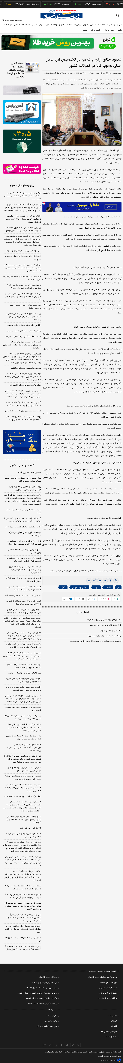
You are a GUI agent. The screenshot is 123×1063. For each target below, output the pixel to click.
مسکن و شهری (89, 24)
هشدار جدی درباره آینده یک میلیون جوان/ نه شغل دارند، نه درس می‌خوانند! (23, 887)
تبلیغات (114, 1021)
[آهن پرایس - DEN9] (22, 112)
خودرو (34, 24)
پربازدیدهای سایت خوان (22, 185)
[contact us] (50, 1045)
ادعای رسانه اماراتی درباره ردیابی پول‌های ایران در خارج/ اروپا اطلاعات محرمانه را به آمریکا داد (23, 819)
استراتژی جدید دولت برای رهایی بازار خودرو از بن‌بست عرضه (96, 641)
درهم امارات (83, 4)
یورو (114, 4)
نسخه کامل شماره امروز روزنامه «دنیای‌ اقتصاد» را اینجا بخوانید (15, 70)
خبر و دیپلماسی (115, 24)
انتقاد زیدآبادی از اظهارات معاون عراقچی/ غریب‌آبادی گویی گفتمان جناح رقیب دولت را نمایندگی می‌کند (22, 219)
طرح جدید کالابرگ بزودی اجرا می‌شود (106, 625)
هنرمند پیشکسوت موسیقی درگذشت (25, 368)
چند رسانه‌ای (108, 30)
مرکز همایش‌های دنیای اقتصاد (44, 982)
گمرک (63, 587)
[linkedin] (99, 580)
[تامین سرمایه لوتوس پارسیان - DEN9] (22, 141)
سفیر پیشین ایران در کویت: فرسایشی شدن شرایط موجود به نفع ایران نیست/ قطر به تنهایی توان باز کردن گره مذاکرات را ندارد (23, 393)
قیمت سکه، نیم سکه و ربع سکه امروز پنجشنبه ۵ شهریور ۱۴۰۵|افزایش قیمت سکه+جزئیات (25, 569)
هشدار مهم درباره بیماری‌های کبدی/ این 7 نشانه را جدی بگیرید (23, 835)
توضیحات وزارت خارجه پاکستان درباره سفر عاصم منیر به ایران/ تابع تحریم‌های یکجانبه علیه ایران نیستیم (23, 376)
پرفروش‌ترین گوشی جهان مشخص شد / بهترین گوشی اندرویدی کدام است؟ (24, 287)
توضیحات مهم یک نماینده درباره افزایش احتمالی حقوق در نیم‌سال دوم (24, 666)
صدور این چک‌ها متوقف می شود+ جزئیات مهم (23, 939)
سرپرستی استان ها (109, 1031)
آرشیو (119, 30)
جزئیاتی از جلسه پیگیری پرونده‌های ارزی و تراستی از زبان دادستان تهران (23, 769)
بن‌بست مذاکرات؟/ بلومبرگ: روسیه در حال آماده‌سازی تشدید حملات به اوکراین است (23, 418)
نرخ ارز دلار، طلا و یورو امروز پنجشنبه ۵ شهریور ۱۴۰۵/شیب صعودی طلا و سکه (24, 543)
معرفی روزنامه (51, 1015)
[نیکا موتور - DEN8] (22, 90)
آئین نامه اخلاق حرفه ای (47, 1026)
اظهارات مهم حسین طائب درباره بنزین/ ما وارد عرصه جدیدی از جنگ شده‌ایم (23, 689)
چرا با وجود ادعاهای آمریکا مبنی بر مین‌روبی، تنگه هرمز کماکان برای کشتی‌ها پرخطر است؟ (24, 747)
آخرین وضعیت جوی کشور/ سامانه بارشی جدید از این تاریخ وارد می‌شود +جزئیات (23, 404)
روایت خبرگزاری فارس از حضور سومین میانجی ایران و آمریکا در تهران (25, 488)
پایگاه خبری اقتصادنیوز (107, 998)
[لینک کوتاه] (116, 580)
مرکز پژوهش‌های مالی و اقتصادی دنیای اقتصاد (37, 993)
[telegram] (94, 580)
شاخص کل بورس (19, 4)
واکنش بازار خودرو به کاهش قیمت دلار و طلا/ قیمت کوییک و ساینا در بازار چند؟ (23, 646)
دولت (96, 587)
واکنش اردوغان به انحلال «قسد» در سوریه (23, 330)
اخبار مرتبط (82, 612)
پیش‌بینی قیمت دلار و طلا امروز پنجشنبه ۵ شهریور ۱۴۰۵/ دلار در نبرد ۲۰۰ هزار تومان (23, 229)
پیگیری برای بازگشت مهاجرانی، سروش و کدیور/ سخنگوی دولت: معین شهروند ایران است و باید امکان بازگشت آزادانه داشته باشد (22, 207)
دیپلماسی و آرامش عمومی (111, 630)
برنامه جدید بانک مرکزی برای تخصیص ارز (104, 635)
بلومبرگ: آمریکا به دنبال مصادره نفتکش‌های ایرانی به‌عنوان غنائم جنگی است (22, 717)
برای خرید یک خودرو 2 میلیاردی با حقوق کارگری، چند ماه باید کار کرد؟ (23, 738)
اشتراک (114, 1026)
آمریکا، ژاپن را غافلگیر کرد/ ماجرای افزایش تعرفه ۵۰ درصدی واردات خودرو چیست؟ (23, 611)
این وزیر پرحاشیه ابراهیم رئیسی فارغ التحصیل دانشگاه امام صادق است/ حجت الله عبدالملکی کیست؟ (23, 917)
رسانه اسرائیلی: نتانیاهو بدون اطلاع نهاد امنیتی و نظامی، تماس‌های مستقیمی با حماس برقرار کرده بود (24, 727)
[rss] (61, 1045)
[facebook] (110, 580)
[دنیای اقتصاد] (61, 15)
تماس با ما (112, 1015)
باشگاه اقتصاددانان (22, 24)
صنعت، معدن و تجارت (62, 24)
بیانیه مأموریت (51, 1021)
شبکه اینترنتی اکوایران (108, 987)
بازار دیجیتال (44, 24)
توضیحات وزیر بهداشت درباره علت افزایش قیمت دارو (23, 709)
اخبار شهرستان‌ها (116, 73)
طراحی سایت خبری (110, 1060)
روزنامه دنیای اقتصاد (108, 982)
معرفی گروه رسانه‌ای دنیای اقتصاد (102, 977)
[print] (89, 580)
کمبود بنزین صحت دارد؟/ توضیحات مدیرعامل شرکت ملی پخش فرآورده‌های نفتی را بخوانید (22, 345)
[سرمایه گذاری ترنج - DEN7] (62, 42)
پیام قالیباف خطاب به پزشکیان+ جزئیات (24, 673)
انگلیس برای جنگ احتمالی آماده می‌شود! (24, 325)
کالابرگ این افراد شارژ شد (30, 828)
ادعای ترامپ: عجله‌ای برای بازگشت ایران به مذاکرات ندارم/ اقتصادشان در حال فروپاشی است (23, 929)
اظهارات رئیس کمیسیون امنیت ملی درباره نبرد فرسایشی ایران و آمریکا (23, 680)
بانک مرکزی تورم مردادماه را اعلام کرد (25, 385)
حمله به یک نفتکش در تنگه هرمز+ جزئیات (23, 336)
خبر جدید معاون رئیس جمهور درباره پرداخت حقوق (25, 307)
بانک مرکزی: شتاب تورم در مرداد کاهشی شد (22, 796)
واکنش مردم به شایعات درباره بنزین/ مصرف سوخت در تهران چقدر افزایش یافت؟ (22, 896)
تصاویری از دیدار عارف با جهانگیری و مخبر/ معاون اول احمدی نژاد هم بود (23, 778)
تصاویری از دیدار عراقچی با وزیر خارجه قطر (23, 595)
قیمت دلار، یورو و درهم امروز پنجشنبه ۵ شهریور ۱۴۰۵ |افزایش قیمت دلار (23, 560)
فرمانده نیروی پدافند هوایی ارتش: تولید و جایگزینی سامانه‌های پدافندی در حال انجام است (23, 296)
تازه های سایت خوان (22, 465)
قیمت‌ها (8, 24)
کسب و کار (95, 30)
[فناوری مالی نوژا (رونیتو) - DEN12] (22, 442)
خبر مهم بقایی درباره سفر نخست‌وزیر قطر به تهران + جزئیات (22, 278)
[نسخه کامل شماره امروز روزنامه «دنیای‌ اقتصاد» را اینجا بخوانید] (32, 67)
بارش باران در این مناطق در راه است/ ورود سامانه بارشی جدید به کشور (23, 480)
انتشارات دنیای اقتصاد (48, 977)
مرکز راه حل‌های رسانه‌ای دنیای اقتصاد (41, 998)
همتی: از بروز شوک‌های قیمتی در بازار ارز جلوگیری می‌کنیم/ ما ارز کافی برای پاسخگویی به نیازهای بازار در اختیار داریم (22, 655)
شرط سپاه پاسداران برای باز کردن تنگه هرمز (23, 410)
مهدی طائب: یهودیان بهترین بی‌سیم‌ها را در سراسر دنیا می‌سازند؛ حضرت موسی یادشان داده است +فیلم (22, 267)
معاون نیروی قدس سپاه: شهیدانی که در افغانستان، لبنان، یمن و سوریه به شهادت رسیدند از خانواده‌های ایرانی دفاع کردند (24, 635)
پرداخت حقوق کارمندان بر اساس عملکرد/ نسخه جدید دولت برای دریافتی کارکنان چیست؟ (23, 316)
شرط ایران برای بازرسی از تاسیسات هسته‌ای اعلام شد (23, 258)
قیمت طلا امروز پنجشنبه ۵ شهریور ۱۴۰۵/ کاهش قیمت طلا (23, 580)
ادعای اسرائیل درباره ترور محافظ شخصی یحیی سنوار (24, 551)
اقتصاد (102, 24)
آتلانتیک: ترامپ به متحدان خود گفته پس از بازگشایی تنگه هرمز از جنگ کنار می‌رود (22, 520)
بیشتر (84, 30)
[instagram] (78, 1045)
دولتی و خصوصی (79, 587)
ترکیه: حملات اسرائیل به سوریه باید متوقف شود (23, 511)
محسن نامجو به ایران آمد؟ (29, 472)
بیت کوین (52, 4)
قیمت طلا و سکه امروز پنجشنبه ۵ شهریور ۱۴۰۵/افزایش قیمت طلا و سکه (23, 603)
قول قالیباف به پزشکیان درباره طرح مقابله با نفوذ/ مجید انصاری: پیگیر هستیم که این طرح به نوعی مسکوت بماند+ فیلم (22, 759)
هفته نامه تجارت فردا (108, 993)
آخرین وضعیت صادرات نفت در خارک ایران (23, 526)
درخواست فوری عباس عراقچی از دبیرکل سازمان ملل (24, 534)
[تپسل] (43, 203)
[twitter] (105, 580)
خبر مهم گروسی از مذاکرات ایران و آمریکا (23, 250)
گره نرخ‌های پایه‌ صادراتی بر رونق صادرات (104, 619)
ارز (118, 587)
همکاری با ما (111, 1036)
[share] (56, 1045)
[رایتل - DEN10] (22, 169)
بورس (78, 24)
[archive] (45, 1045)
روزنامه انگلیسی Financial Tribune (42, 1003)
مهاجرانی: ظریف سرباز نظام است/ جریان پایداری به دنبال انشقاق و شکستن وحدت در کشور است (22, 195)
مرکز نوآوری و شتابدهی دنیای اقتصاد (41, 987)
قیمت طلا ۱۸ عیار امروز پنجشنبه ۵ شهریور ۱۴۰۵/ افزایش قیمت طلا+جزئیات (23, 588)
